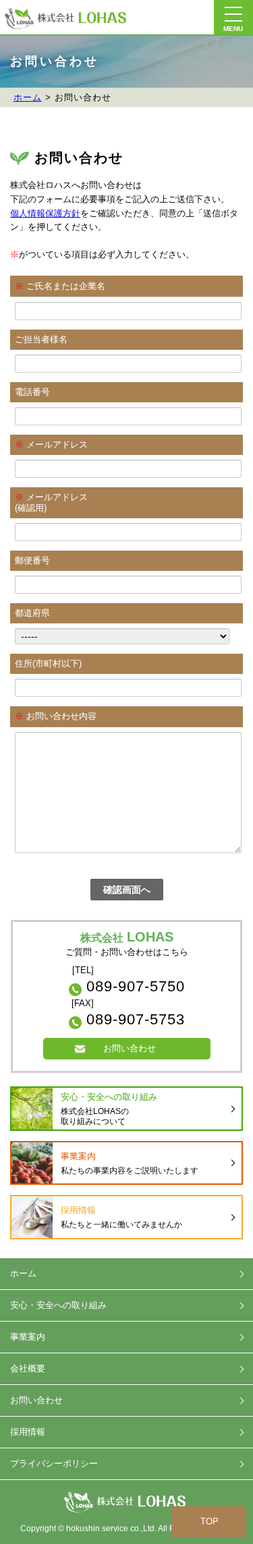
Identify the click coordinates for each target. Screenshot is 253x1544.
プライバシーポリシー (54, 1463)
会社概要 (27, 1368)
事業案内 (27, 1337)
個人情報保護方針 (45, 213)
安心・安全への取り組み (58, 1305)
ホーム (27, 97)
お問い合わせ (129, 1048)
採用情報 (27, 1432)
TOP (209, 1521)
